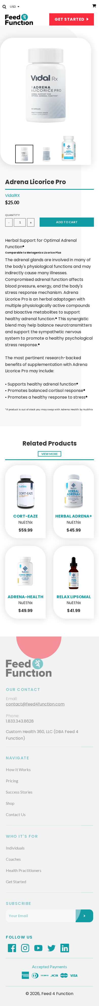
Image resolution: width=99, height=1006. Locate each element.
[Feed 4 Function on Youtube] (38, 947)
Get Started (70, 19)
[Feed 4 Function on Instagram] (25, 947)
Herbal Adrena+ (73, 516)
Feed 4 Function (57, 994)
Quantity (12, 215)
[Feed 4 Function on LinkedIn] (65, 947)
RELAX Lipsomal (74, 597)
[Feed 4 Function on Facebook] (12, 947)
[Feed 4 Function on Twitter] (51, 947)
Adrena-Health (25, 597)
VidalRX (12, 195)
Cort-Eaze (25, 516)
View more (49, 454)
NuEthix (25, 522)
